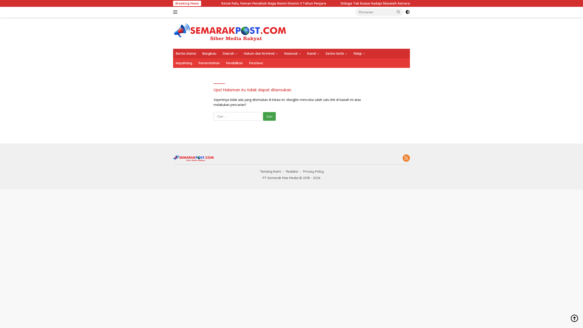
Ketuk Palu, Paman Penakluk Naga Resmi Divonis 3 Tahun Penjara (249, 3)
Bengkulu (209, 53)
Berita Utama (186, 53)
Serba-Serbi (335, 53)
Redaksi (292, 171)
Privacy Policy (313, 171)
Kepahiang (184, 63)
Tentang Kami (270, 171)
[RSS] (406, 158)
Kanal (311, 53)
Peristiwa (256, 63)
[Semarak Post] (230, 33)
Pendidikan (234, 63)
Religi (358, 53)
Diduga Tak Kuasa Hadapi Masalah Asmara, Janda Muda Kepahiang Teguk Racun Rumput (388, 3)
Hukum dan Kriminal (259, 53)
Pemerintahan (209, 63)
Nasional (290, 53)
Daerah (228, 53)
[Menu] (176, 12)
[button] (398, 11)
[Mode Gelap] (407, 12)
